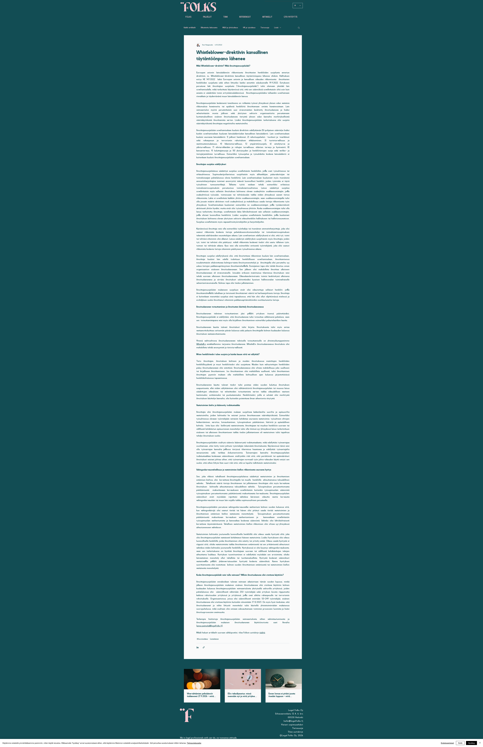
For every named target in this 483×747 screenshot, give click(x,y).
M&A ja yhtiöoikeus (230, 27)
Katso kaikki (298, 664)
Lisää (276, 27)
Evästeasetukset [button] (447, 743)
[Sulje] (479, 743)
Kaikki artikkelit (190, 27)
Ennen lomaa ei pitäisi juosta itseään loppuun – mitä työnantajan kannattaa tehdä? (283, 695)
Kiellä (460, 743)
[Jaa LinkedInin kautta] (197, 647)
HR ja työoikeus (249, 27)
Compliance (214, 639)
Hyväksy (471, 743)
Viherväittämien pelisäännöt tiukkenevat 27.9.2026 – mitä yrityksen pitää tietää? (200, 695)
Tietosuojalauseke (194, 743)
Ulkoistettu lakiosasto (209, 27)
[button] (299, 28)
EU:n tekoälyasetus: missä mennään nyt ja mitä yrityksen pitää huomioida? (242, 695)
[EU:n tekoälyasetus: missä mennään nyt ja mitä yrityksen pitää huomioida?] (243, 679)
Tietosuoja (264, 27)
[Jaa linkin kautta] (204, 647)
